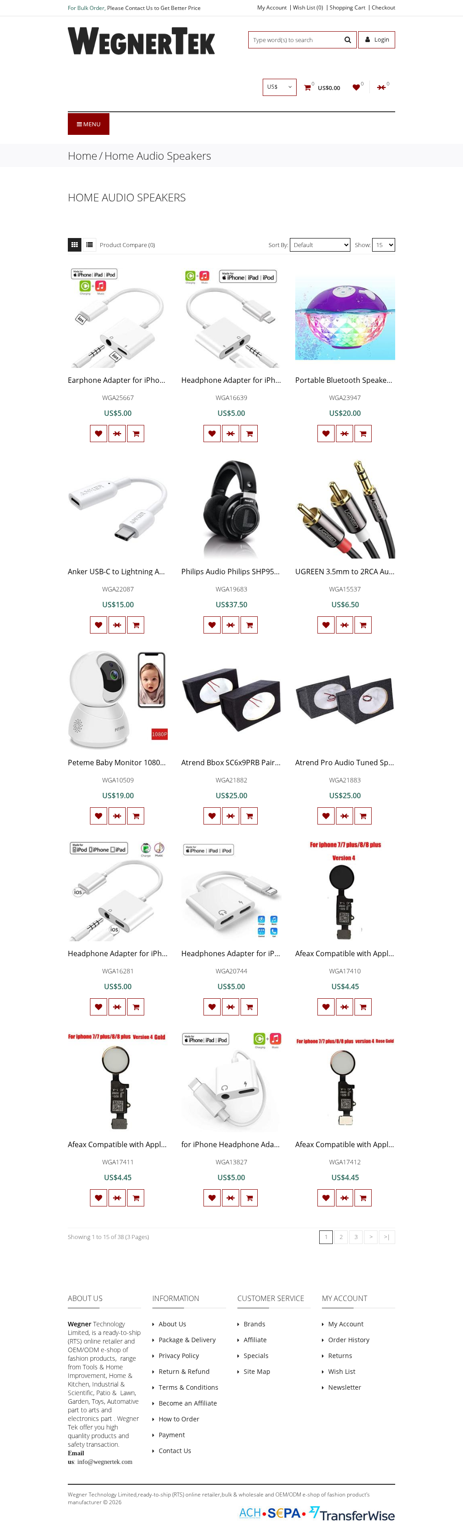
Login (381, 39)
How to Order (179, 1419)
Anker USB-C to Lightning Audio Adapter (136, 572)
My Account (272, 7)
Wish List (341, 1371)
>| (387, 1237)
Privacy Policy (179, 1355)
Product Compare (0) (127, 245)
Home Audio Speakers (157, 155)
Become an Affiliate (188, 1403)
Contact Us (175, 1450)
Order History (348, 1339)
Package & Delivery (187, 1339)
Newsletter (344, 1387)
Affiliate (255, 1339)
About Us (172, 1324)
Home (82, 155)
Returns (340, 1355)
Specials (256, 1355)
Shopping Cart (347, 7)
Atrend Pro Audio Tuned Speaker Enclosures (371, 762)
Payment (172, 1434)
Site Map (257, 1371)
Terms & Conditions (188, 1387)
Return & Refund (184, 1371)
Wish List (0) (308, 7)
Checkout (383, 7)
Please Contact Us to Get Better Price (154, 8)
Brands (254, 1324)
